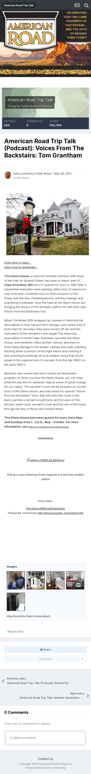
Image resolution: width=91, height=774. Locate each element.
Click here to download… (20, 267)
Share (46, 649)
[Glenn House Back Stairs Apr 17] (16, 602)
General (47, 106)
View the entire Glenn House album (28, 616)
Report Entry (16, 631)
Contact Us (45, 759)
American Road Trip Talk (30, 99)
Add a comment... (25, 738)
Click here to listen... (17, 262)
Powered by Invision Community (45, 767)
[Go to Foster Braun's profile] (7, 175)
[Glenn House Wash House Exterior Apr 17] (35, 580)
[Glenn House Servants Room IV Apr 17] (55, 580)
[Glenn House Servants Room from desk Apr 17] (75, 580)
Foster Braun (29, 106)
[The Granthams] (16, 580)
